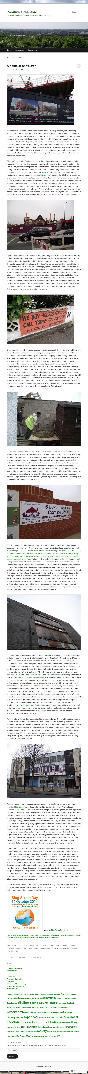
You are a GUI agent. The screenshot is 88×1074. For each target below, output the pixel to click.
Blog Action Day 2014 (59, 930)
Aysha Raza (19, 809)
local (21, 935)
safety (21, 1031)
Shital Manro (19, 807)
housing (70, 935)
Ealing (24, 1002)
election (54, 1002)
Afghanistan (39, 994)
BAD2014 (38, 935)
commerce (37, 997)
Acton (32, 994)
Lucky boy (10, 981)
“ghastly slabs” (47, 666)
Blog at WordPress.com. (44, 1066)
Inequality (10, 937)
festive (32, 1007)
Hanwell (54, 1012)
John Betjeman (49, 1017)
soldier (49, 1031)
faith (28, 1007)
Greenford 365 (32, 50)
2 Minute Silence (13, 994)
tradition (76, 1031)
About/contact (19, 50)
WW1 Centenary (38, 1036)
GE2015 (53, 1007)
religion (62, 1027)
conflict (60, 998)
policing (49, 1027)
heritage (67, 1012)
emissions (63, 1003)
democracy (72, 998)
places (26, 935)
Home (9, 50)
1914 (27, 994)
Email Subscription (14, 1042)
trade (71, 1031)
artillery (67, 994)
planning (42, 1027)
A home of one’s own (21, 66)
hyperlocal (16, 935)
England (70, 1003)
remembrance (71, 1026)
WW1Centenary (50, 1036)
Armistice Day (58, 994)
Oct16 (42, 937)
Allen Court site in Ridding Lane (33, 705)
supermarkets (61, 1031)
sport (54, 1031)
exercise (24, 1007)
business (19, 998)
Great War (64, 1007)
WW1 (29, 1036)
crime (65, 998)
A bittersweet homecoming (16, 984)
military (73, 1022)
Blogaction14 (46, 935)
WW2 (59, 1036)
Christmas (27, 998)
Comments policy (15, 968)
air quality (48, 994)
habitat (48, 1012)
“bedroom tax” (45, 175)
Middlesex (64, 1023)
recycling (55, 1027)
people (35, 1026)
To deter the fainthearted (15, 986)
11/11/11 (23, 994)
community (49, 998)
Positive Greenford (22, 11)
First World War (42, 1007)
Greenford (64, 935)
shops (34, 1031)
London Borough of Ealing (31, 937)
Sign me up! (12, 1056)
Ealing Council (55, 935)
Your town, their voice (14, 979)
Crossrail (35, 139)
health (60, 1012)
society (47, 937)
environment (14, 1007)
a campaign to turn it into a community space (29, 677)
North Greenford (11, 1027)
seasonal (28, 1031)
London (19, 937)
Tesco (67, 1031)
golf (59, 1007)
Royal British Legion (13, 1031)
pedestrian (26, 1026)
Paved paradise (12, 988)
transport (12, 1036)
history (11, 1017)
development (13, 1003)
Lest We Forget (63, 1017)
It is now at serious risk (55, 674)
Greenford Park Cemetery (34, 1012)
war (23, 1036)
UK (19, 1036)
